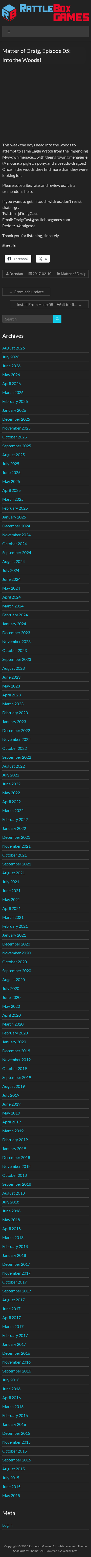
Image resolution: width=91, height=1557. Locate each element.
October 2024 (14, 543)
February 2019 (15, 1139)
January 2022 (14, 828)
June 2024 (11, 579)
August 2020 (13, 979)
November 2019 (16, 1059)
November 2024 (16, 534)
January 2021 (14, 935)
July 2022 (10, 774)
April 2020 (11, 1015)
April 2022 (11, 801)
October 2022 (14, 748)
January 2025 (14, 516)
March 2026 (13, 392)
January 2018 (14, 1255)
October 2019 (14, 1068)
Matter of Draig (73, 273)
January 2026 (14, 410)
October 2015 (14, 1450)
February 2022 (15, 819)
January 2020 (14, 1041)
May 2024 (11, 588)
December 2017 (16, 1264)
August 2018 (13, 1192)
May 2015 (11, 1495)
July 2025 (10, 463)
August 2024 (13, 561)
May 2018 (11, 1219)
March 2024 (13, 605)
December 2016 (16, 1353)
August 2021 (13, 872)
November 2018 (16, 1166)
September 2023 (16, 659)
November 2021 (16, 846)
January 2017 (14, 1344)
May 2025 (11, 481)
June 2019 (11, 1104)
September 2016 (16, 1370)
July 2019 (10, 1095)
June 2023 (11, 677)
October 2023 (14, 650)
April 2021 (11, 908)
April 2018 (11, 1228)
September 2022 (16, 757)
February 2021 (15, 926)
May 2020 (11, 1006)
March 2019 (13, 1130)
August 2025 (13, 454)
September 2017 (16, 1290)
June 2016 (11, 1388)
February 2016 (15, 1415)
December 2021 (16, 837)
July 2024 (10, 570)
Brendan (16, 273)
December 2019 (16, 1050)
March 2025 (13, 499)
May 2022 (11, 792)
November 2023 (16, 641)
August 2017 (13, 1299)
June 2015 (11, 1486)
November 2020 (16, 952)
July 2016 (10, 1379)
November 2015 (16, 1442)
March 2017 (13, 1326)
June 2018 (11, 1210)
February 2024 (15, 614)
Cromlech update (26, 291)
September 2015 (16, 1459)
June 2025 (11, 472)
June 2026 (11, 365)
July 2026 (10, 356)
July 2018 (10, 1201)
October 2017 (14, 1281)
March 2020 (13, 1023)
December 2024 (16, 525)
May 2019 (11, 1112)
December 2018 (16, 1157)
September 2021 (16, 863)
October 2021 (14, 854)
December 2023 (16, 632)
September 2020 (16, 970)
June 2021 (11, 890)
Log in (7, 1525)
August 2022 (13, 766)
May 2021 (11, 899)
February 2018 (15, 1246)
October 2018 (14, 1175)
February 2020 (15, 1032)
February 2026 (15, 401)
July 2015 (10, 1477)
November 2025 (16, 427)
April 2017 (11, 1317)
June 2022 (11, 783)
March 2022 (13, 810)
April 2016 (11, 1397)
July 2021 (10, 881)
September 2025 (16, 445)
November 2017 (16, 1273)
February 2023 (15, 712)
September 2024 (16, 552)
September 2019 (16, 1077)
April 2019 (11, 1121)
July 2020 (10, 988)
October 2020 (14, 961)
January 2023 (14, 721)
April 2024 (11, 596)
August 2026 (13, 347)
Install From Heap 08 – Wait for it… (49, 304)
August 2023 (13, 668)
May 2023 (11, 685)
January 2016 (14, 1424)
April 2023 (11, 694)
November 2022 (16, 739)
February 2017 (15, 1335)
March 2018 (13, 1237)
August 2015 (13, 1468)
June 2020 (11, 997)
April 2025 (11, 490)
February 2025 (15, 508)
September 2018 (16, 1184)
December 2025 (16, 419)
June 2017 (11, 1308)
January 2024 (14, 623)
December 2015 (16, 1433)
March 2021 (13, 917)
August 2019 (13, 1086)
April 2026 (11, 383)
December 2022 (16, 730)
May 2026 (11, 374)
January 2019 (14, 1148)
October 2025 (14, 436)
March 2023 (13, 703)
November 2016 (16, 1362)
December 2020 (16, 943)
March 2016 (13, 1406)
